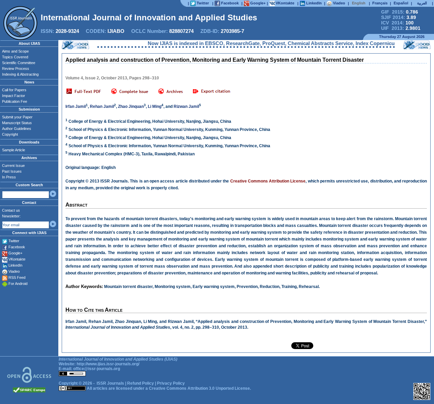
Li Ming (154, 106)
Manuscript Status (17, 123)
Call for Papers (14, 90)
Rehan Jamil (102, 106)
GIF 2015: (399, 12)
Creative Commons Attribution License (268, 181)
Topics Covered (15, 57)
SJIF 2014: (398, 17)
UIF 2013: (400, 28)
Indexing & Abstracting (20, 74)
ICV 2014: (397, 22)
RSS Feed (16, 277)
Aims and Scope (15, 51)
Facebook (16, 247)
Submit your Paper (17, 117)
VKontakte (16, 259)
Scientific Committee (18, 63)
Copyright (10, 134)
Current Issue (13, 165)
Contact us (11, 210)
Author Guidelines (16, 129)
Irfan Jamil (75, 106)
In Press (9, 177)
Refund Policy (140, 383)
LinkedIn (15, 265)
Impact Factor (13, 96)
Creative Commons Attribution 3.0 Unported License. (200, 388)
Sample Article (13, 150)
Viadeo (14, 271)
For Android (17, 284)
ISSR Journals (110, 383)
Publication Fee (14, 101)
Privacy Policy (171, 383)
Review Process (15, 68)
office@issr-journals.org (96, 368)
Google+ (15, 253)
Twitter (13, 241)
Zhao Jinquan (131, 106)
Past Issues (12, 171)
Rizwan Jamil (186, 106)
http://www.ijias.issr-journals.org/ (108, 364)
